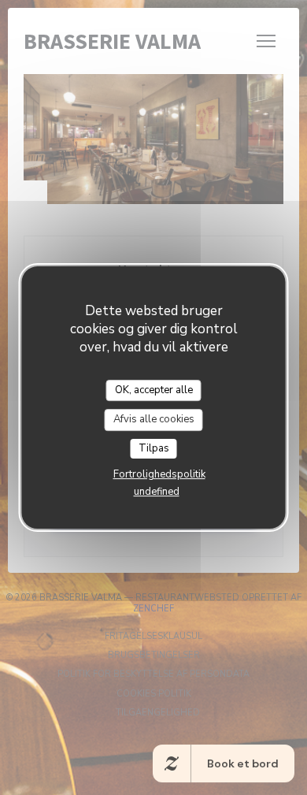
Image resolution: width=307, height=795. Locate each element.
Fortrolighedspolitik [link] (159, 474)
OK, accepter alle (154, 390)
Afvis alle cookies (153, 419)
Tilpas (154, 448)
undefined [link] (156, 492)
